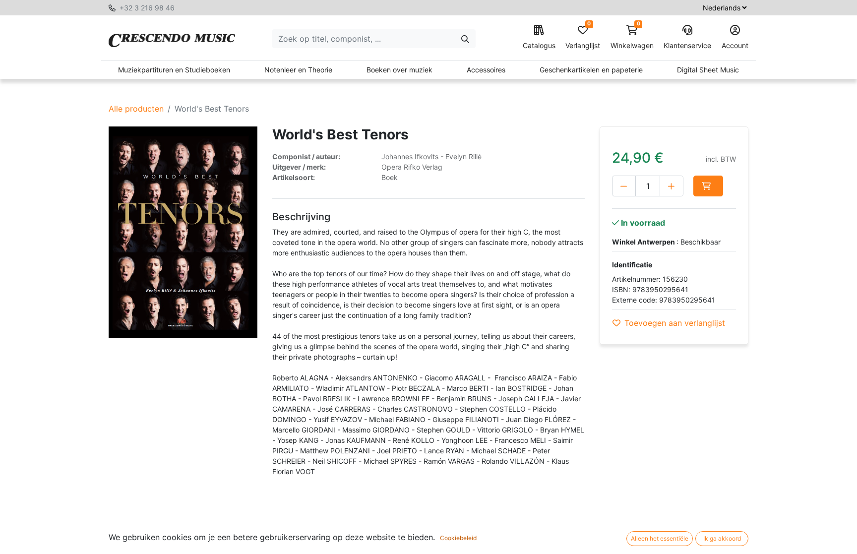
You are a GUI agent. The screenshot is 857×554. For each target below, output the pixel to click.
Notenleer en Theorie (298, 69)
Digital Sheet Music (708, 69)
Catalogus (539, 45)
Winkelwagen (632, 37)
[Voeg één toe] (671, 186)
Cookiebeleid (458, 538)
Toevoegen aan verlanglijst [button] (674, 323)
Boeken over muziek (399, 69)
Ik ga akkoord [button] (722, 538)
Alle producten (136, 109)
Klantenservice (687, 45)
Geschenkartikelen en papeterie (591, 69)
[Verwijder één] (624, 186)
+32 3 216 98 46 (147, 7)
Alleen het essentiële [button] (659, 538)
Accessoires (486, 69)
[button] (708, 186)
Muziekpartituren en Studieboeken (174, 69)
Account (735, 45)
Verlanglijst (582, 37)
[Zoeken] (465, 38)
